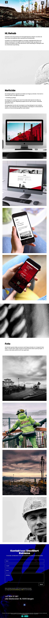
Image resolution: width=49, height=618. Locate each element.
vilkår (22, 589)
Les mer (26, 616)
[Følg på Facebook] (24, 605)
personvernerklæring (15, 589)
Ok (22, 616)
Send (41, 584)
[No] (47, 614)
